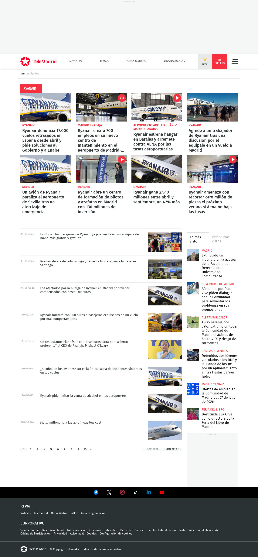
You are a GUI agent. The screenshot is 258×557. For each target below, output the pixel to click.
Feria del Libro (213, 409)
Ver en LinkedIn (149, 492)
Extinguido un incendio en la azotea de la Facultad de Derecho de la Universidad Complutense (193, 255)
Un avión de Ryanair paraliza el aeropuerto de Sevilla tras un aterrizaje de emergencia (45, 169)
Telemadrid (41, 513)
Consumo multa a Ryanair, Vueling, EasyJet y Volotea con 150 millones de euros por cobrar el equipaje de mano (165, 430)
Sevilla (28, 186)
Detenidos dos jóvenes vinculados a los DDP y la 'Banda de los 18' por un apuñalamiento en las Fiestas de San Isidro (193, 355)
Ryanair (28, 125)
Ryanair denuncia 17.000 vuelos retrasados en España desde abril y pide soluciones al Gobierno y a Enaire (45, 107)
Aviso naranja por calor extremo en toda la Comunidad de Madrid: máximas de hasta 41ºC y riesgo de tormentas (193, 322)
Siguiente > (172, 449)
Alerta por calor (214, 317)
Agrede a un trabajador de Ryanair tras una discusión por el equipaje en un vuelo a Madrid (212, 107)
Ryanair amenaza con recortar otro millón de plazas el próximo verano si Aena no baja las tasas (212, 169)
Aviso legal (77, 533)
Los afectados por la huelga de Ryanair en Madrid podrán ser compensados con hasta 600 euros (165, 295)
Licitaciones (186, 530)
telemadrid (33, 549)
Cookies (92, 533)
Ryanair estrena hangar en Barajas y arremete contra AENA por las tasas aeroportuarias (156, 107)
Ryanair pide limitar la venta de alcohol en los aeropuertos (165, 403)
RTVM (25, 506)
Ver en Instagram (122, 492)
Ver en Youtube (162, 492)
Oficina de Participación (35, 533)
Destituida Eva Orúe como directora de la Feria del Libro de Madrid (193, 414)
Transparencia (76, 530)
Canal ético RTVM (208, 530)
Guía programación (93, 513)
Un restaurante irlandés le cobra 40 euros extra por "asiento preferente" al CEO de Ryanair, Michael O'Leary (165, 349)
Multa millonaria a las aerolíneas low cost (70, 422)
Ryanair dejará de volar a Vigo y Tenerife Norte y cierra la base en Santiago (165, 269)
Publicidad (110, 530)
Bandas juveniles (215, 350)
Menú (234, 61)
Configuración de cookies (116, 533)
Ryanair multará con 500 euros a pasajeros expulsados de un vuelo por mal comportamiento (165, 322)
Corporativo (32, 523)
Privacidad (60, 533)
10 (85, 449)
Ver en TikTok (135, 493)
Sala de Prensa (29, 530)
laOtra (74, 513)
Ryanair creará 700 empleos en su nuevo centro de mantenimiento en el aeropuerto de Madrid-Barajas (101, 107)
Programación (174, 61)
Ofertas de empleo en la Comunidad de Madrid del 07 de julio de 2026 (193, 389)
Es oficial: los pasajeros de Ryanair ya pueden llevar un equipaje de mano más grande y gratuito (165, 242)
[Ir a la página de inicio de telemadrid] (38, 61)
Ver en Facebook (96, 493)
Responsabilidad (53, 530)
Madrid (207, 250)
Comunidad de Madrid (218, 284)
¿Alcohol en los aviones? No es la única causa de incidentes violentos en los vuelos (165, 376)
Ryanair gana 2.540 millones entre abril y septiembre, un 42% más (156, 169)
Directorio (94, 530)
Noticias (75, 61)
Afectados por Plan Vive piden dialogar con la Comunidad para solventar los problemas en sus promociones (193, 288)
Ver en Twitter (109, 493)
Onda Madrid (136, 61)
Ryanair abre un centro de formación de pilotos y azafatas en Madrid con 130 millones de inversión (101, 169)
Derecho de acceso (132, 530)
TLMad (104, 61)
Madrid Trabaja (90, 125)
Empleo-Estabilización (162, 530)
